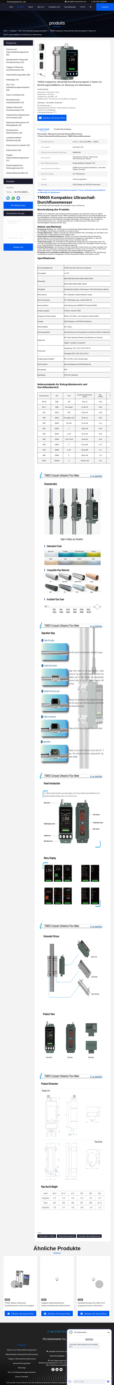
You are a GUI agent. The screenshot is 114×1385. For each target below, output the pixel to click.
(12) (17, 124)
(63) (18, 116)
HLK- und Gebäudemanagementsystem (33, 31)
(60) (17, 52)
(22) (17, 61)
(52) (18, 87)
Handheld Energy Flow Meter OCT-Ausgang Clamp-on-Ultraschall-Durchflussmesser (55, 1304)
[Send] (108, 1381)
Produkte (20, 7)
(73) (12, 80)
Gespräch (105, 7)
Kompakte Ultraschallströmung (89, 1236)
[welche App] (13, 198)
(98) (18, 75)
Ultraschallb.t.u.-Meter (47, 1236)
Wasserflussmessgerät (66, 1236)
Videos (30, 7)
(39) (13, 139)
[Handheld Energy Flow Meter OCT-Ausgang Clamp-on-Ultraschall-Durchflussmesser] (57, 1279)
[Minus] (108, 1332)
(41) (15, 108)
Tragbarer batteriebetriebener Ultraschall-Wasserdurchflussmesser (19, 1304)
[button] (15, 1284)
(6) (14, 166)
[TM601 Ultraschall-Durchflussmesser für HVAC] (93, 1279)
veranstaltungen (70, 7)
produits (13, 31)
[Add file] (69, 1381)
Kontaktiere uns (54, 7)
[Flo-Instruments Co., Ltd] (57, 1331)
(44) (15, 68)
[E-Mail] (18, 198)
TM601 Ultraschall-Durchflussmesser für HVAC (92, 1304)
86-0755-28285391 (100, 1)
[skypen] (8, 198)
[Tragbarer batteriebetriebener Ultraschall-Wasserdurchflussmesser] (20, 1279)
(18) (13, 150)
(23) (15, 95)
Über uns (41, 7)
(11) (17, 157)
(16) (14, 131)
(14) (15, 101)
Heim (11, 7)
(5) (17, 173)
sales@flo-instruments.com (77, 1)
